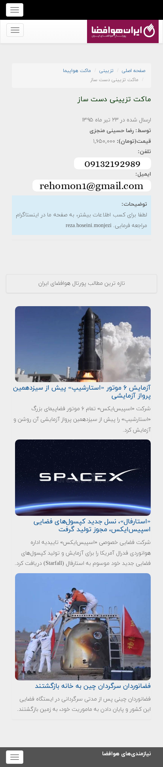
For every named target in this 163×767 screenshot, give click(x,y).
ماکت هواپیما (77, 71)
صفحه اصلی (133, 71)
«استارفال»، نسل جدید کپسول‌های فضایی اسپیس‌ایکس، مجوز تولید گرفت (92, 525)
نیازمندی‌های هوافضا (126, 752)
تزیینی (106, 71)
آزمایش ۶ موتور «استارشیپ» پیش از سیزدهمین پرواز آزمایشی (82, 392)
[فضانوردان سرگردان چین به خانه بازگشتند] (83, 626)
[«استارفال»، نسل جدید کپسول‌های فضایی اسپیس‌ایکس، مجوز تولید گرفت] (83, 477)
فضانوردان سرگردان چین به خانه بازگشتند (93, 686)
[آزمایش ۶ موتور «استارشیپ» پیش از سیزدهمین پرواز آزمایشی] (83, 343)
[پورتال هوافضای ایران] (122, 24)
